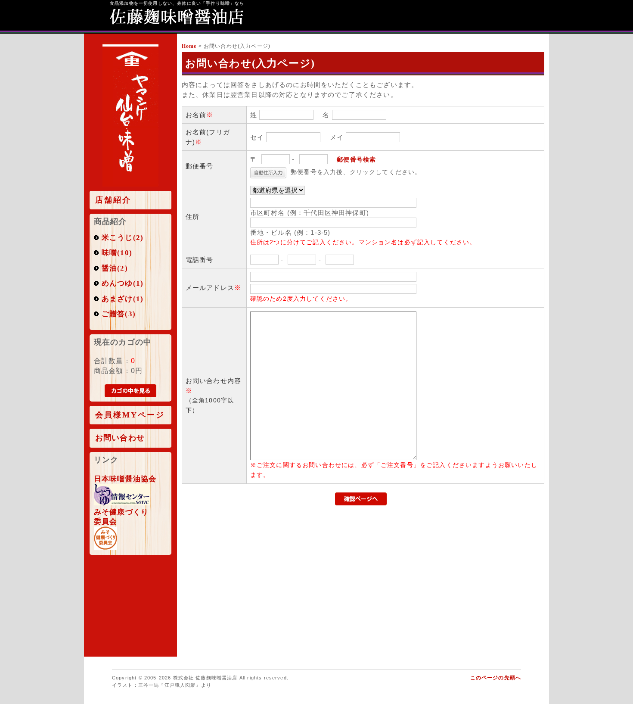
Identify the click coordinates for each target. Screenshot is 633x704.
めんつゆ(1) (122, 283)
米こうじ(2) (122, 237)
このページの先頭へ (495, 678)
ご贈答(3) (119, 314)
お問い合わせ (120, 438)
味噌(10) (117, 252)
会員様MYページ (130, 415)
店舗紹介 (113, 200)
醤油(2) (115, 268)
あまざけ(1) (122, 298)
